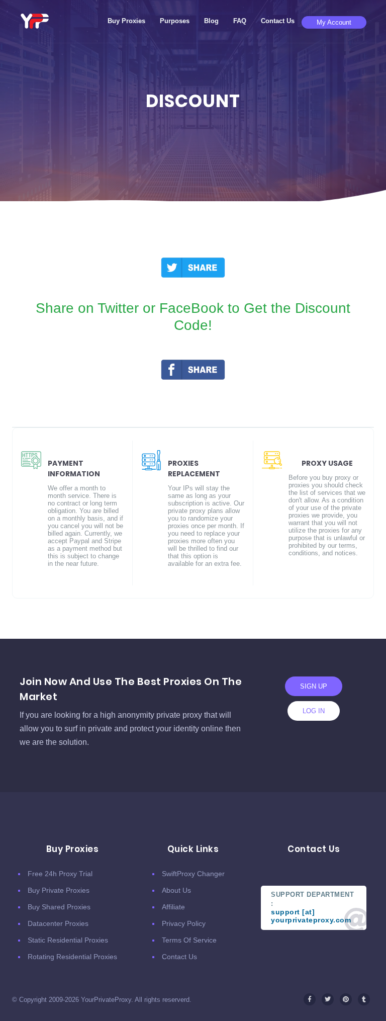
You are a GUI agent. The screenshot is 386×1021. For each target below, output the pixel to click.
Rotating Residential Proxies (72, 957)
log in (314, 711)
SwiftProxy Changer (193, 874)
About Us (176, 890)
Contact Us (278, 21)
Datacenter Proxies (58, 923)
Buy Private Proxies (58, 890)
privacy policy (184, 923)
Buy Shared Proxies (59, 907)
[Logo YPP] (35, 21)
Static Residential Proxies (68, 940)
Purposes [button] (174, 21)
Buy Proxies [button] (126, 21)
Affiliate (173, 907)
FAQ (239, 21)
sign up (313, 686)
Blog (211, 21)
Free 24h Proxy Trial (60, 874)
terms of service (189, 940)
